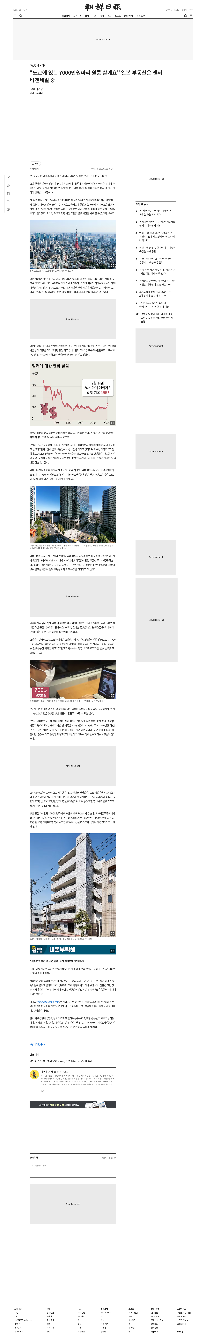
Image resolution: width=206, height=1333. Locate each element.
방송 (157, 1316)
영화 (156, 1331)
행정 (48, 1331)
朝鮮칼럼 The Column (23, 1320)
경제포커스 (18, 1331)
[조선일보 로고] (103, 6)
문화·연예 (155, 1309)
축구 (130, 1324)
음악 (161, 1320)
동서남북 (17, 1328)
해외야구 (132, 1320)
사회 (79, 1309)
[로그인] (191, 15)
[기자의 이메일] (42, 1092)
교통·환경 (82, 1331)
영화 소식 (154, 1320)
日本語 (184, 10)
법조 (79, 1320)
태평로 (17, 1324)
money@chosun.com (48, 1002)
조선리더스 (181, 1309)
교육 (79, 1324)
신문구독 (169, 10)
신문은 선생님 (182, 1320)
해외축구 (132, 1328)
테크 (102, 1316)
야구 (130, 1316)
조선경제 (34, 65)
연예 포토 (154, 1324)
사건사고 (81, 1316)
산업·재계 (105, 1324)
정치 (48, 1309)
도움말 (104, 1158)
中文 (191, 10)
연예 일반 (154, 1312)
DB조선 (180, 1331)
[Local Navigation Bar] (15, 15)
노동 (79, 1328)
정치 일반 (50, 1312)
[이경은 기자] (34, 1074)
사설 (16, 1312)
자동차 (103, 1328)
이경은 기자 (34, 169)
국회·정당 (51, 1320)
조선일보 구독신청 (184, 1312)
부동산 (103, 1331)
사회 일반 (81, 1312)
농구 (130, 1331)
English (177, 10)
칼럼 (16, 1316)
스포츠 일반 (133, 1312)
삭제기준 (112, 1158)
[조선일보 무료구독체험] (73, 1104)
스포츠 (131, 1309)
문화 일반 (154, 1328)
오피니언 (17, 1309)
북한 (48, 1324)
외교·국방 (51, 1328)
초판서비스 (181, 1316)
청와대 (49, 1316)
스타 (153, 1316)
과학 (102, 1320)
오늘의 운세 (181, 1324)
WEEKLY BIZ (106, 1312)
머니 (44, 65)
